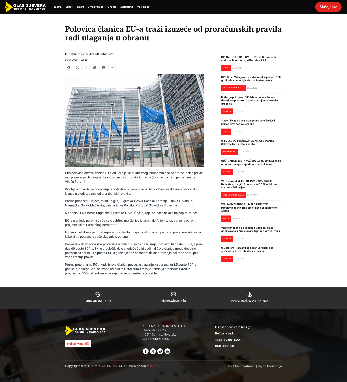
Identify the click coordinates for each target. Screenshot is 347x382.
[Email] (103, 67)
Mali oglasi (143, 6)
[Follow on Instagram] (160, 351)
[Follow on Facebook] (146, 351)
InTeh (154, 366)
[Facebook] (68, 67)
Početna (57, 6)
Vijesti (69, 6)
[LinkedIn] (86, 67)
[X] (77, 67)
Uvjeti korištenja (270, 366)
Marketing (126, 6)
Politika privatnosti (242, 366)
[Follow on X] (153, 351)
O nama (111, 6)
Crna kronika (95, 6)
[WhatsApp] (94, 67)
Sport (80, 6)
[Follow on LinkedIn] (167, 351)
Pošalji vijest (76, 343)
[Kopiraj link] (112, 67)
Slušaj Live (328, 7)
